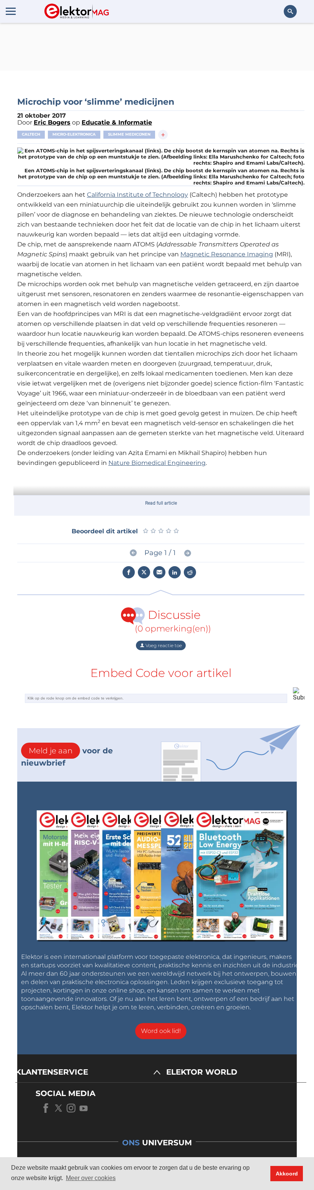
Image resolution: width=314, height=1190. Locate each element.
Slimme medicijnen (129, 134)
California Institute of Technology (137, 194)
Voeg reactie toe (163, 645)
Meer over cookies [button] (91, 1178)
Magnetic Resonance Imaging (226, 254)
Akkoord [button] (287, 1174)
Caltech (31, 134)
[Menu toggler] (10, 11)
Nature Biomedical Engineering (157, 462)
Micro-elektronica (74, 134)
